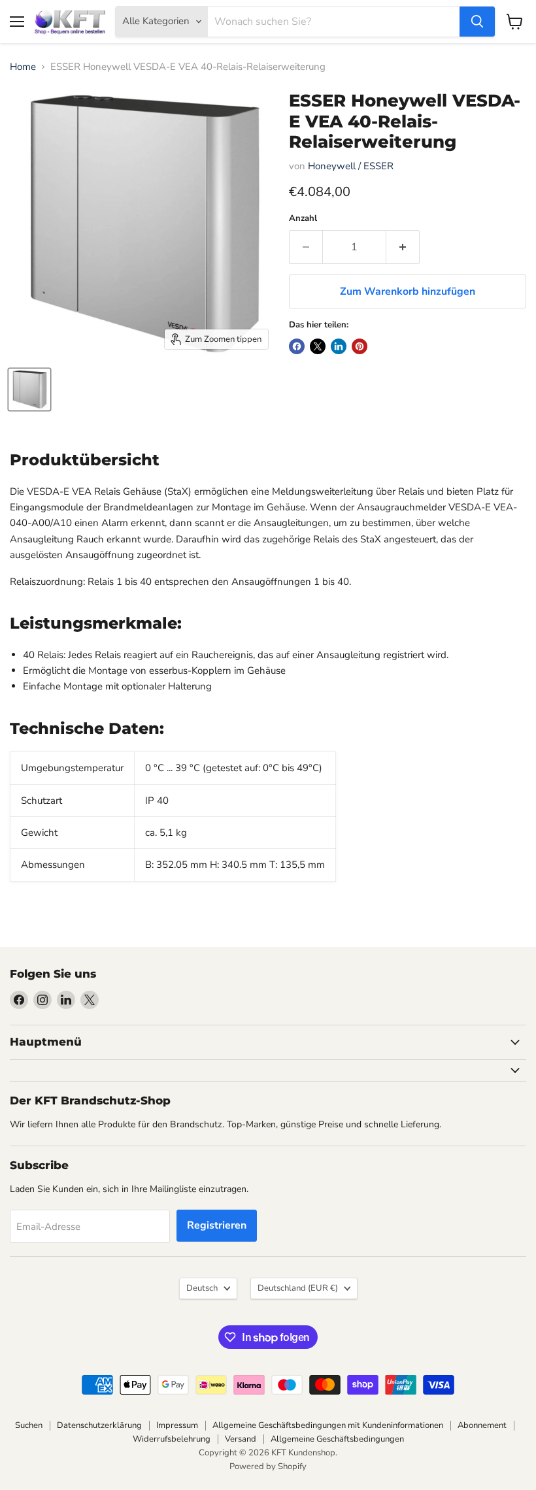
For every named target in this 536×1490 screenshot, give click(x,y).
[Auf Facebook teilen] (297, 346)
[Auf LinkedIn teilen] (338, 346)
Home (23, 67)
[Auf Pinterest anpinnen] (359, 346)
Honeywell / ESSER (351, 166)
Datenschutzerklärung (99, 1425)
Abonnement (482, 1425)
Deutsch (202, 1288)
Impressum (177, 1425)
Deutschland (298, 1288)
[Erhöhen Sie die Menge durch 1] (403, 247)
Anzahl (303, 219)
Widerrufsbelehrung (171, 1439)
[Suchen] (477, 22)
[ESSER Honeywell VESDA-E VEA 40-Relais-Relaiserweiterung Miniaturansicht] (29, 389)
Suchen (28, 1425)
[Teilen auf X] (318, 346)
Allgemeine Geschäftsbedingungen (337, 1439)
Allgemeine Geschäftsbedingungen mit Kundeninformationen (327, 1425)
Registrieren (216, 1225)
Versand (240, 1439)
